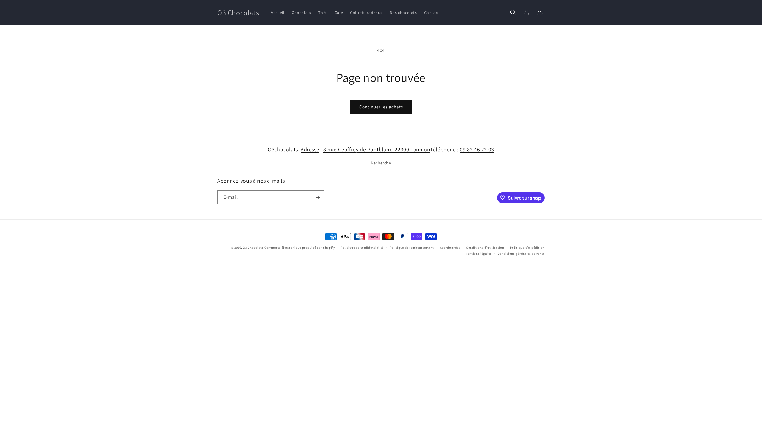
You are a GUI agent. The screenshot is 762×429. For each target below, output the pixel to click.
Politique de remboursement (412, 247)
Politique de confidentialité (362, 247)
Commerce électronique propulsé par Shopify (299, 247)
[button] (513, 12)
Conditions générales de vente (521, 253)
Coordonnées (450, 247)
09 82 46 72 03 (477, 149)
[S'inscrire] (317, 197)
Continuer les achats (381, 107)
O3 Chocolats (253, 247)
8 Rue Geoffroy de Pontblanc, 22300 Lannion (376, 149)
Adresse (310, 149)
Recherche (381, 163)
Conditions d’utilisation (485, 247)
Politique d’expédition (527, 247)
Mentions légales (478, 253)
